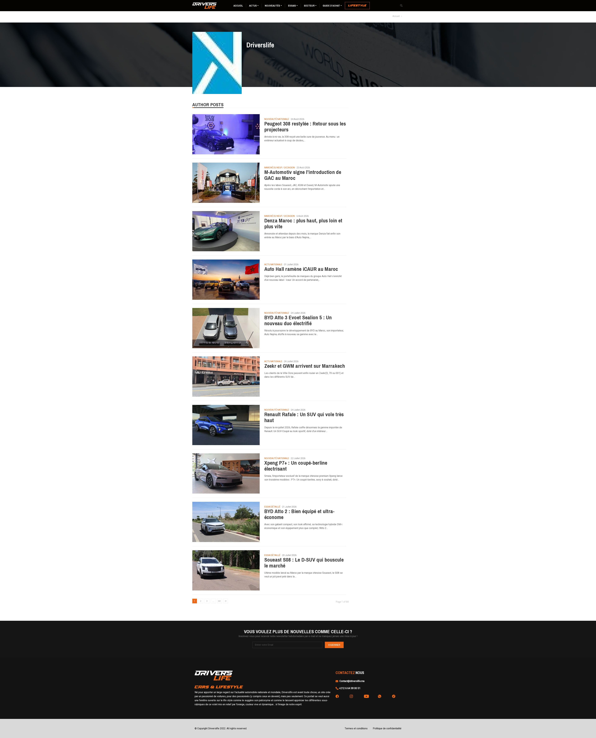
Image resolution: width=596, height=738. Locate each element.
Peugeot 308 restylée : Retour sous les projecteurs (305, 126)
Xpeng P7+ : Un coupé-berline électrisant (295, 465)
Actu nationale (273, 264)
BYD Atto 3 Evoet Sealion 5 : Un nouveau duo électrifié (298, 320)
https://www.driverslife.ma (260, 58)
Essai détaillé (272, 506)
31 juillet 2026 (291, 264)
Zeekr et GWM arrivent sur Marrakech (304, 365)
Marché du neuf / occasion (279, 167)
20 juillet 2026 (289, 555)
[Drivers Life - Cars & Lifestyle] (204, 5)
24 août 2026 (297, 119)
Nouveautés (272, 5)
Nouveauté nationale (276, 119)
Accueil (238, 5)
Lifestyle (357, 5)
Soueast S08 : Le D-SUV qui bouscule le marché (304, 562)
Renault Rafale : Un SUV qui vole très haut (304, 417)
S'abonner (334, 645)
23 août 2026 (303, 167)
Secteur (309, 5)
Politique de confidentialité (387, 728)
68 (219, 601)
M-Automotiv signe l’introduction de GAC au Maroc (302, 175)
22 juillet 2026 (298, 458)
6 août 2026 (303, 216)
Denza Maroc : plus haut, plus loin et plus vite (303, 223)
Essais (292, 5)
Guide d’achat (331, 5)
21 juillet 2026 (289, 506)
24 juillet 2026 (298, 313)
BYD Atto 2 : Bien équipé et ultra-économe (299, 514)
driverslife (260, 46)
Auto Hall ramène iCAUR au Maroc (301, 269)
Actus (253, 5)
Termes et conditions (356, 728)
